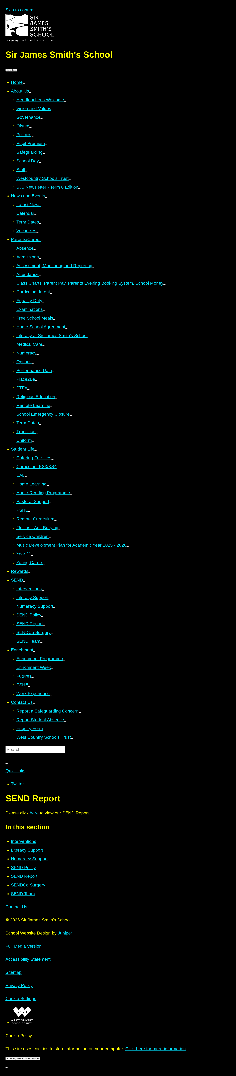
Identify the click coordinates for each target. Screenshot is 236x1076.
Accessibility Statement (28, 959)
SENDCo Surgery (28, 885)
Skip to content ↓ (21, 9)
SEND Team (23, 893)
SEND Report (24, 876)
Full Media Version (23, 946)
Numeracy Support (29, 858)
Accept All (11, 1058)
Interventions (23, 841)
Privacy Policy (19, 985)
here (34, 812)
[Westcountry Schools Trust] (22, 1022)
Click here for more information (155, 1048)
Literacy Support (27, 850)
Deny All (35, 1058)
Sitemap (13, 972)
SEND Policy (23, 867)
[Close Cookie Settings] (6, 1067)
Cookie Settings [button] (20, 998)
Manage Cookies (23, 1058)
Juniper (65, 933)
